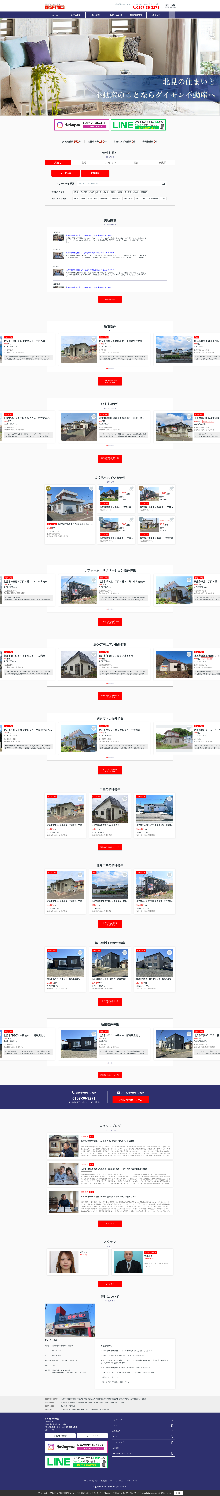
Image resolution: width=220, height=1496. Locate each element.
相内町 (96, 1402)
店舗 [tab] (136, 162)
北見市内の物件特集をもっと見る (110, 924)
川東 (62, 1402)
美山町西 (68, 1402)
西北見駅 (84, 192)
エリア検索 (65, 173)
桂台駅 (98, 192)
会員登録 (156, 15)
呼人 (107, 1409)
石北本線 (64, 1406)
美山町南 (76, 1402)
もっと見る (110, 1224)
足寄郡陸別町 (128, 198)
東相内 (102, 1409)
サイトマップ (132, 1481)
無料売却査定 (136, 15)
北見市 (75, 198)
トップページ (117, 1420)
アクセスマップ (118, 1442)
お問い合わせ (116, 15)
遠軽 (92, 1409)
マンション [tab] (110, 162)
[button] (107, 368)
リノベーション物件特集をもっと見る (110, 622)
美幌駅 (120, 192)
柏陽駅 (91, 192)
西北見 (67, 1409)
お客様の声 (116, 1431)
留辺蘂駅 (144, 192)
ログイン (167, 7)
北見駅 (75, 192)
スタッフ (115, 1425)
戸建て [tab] (57, 162)
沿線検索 (95, 173)
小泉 (91, 1402)
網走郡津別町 (116, 198)
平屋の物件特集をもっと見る (110, 847)
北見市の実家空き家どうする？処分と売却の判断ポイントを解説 (89, 235)
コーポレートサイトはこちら (122, 1453)
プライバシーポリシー (117, 1481)
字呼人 (107, 1402)
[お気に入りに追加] (93, 339)
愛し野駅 (128, 192)
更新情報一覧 (110, 299)
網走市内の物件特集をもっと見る (110, 770)
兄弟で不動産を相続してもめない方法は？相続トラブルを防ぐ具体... (90, 253)
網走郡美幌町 (104, 198)
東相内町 (84, 1402)
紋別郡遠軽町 (92, 198)
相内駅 (135, 192)
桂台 (87, 1409)
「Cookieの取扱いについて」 (148, 1493)
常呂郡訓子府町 (152, 198)
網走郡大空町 (140, 198)
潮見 (102, 1402)
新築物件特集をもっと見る (110, 1075)
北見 (62, 1409)
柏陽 (73, 1409)
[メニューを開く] (172, 15)
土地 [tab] (84, 162)
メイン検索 (75, 15)
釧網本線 (72, 1406)
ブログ (114, 1437)
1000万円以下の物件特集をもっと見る (110, 696)
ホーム (55, 15)
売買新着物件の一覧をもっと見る (110, 381)
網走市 (83, 198)
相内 (82, 1409)
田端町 (121, 1402)
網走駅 (105, 192)
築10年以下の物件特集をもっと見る (110, 1002)
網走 (78, 1409)
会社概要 (95, 15)
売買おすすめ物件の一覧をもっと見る (110, 458)
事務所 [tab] (162, 162)
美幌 (96, 1409)
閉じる (178, 1493)
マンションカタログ (91, 1481)
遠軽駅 (113, 192)
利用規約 (104, 1481)
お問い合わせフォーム (130, 1099)
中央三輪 (114, 1402)
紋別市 (163, 198)
